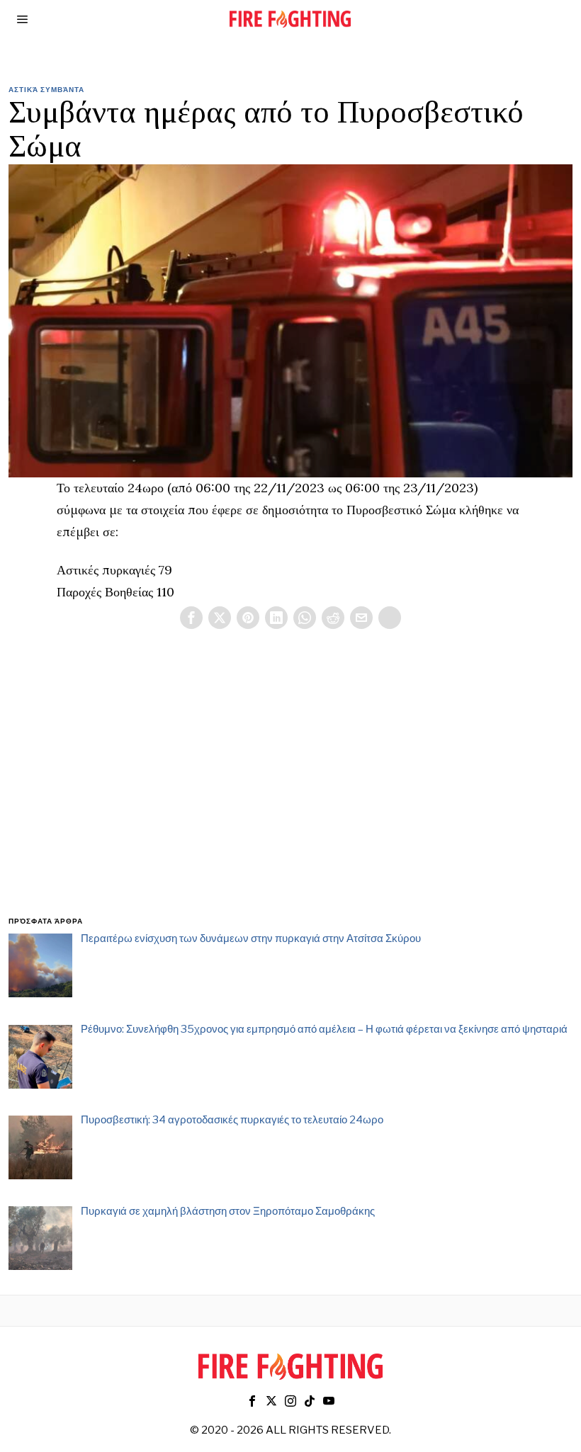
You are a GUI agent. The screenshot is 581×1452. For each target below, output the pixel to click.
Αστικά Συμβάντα (46, 89)
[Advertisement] (290, 790)
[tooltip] (191, 617)
